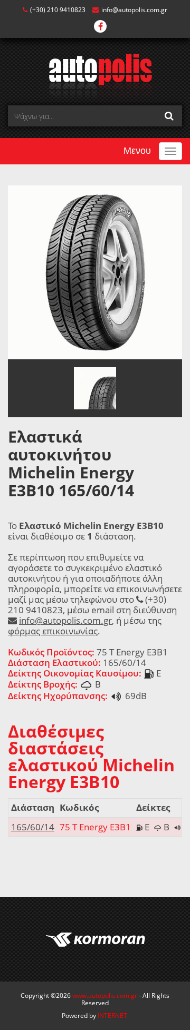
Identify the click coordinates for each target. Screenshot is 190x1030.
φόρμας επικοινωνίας (53, 631)
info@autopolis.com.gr (134, 9)
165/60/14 (32, 827)
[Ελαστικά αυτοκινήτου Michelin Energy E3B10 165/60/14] (95, 272)
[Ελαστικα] (95, 76)
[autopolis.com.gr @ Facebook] (100, 27)
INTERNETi (113, 1015)
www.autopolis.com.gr (104, 995)
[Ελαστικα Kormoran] (95, 939)
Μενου (137, 150)
